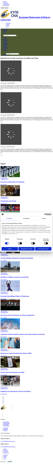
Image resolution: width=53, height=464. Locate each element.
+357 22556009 (4, 441)
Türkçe (7, 25)
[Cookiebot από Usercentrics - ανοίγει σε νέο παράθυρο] (45, 214)
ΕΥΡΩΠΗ (5, 428)
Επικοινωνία (6, 5)
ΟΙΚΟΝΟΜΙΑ (6, 423)
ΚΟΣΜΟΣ (5, 429)
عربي (7, 26)
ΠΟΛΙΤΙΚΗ (6, 422)
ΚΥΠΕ (4, 1)
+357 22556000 (4, 446)
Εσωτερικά (5, 44)
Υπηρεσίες (5, 3)
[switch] (20, 243)
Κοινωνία (5, 42)
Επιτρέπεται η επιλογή (26, 248)
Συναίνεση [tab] (9, 218)
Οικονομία (5, 40)
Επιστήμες (5, 50)
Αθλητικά (5, 47)
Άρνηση (10, 248)
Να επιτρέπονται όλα (43, 248)
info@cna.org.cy (11, 441)
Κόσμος (5, 46)
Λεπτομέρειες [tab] (26, 218)
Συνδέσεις (5, 451)
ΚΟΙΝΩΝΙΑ (6, 424)
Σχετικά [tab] (44, 218)
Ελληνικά (8, 23)
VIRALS (5, 430)
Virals (4, 49)
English (7, 24)
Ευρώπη (5, 45)
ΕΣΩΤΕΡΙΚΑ (6, 425)
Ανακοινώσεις (6, 4)
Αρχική (5, 37)
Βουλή (4, 41)
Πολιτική (5, 39)
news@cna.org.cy (12, 446)
